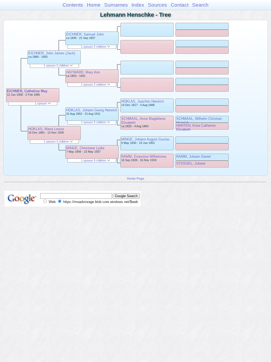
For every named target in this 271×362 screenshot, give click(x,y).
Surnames (116, 5)
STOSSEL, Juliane (190, 163)
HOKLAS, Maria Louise (46, 129)
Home (94, 5)
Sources (157, 5)
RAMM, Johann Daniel (193, 156)
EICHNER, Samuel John (85, 34)
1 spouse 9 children (94, 122)
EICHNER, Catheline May (27, 91)
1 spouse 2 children (94, 46)
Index (138, 5)
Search (200, 5)
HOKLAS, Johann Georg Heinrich (91, 110)
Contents (72, 5)
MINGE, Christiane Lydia (85, 148)
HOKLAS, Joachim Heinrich (142, 101)
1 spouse (41, 103)
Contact (179, 5)
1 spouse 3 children (57, 65)
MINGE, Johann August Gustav (145, 139)
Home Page (135, 178)
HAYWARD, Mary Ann (83, 72)
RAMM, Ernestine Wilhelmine (143, 156)
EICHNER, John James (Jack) (51, 53)
